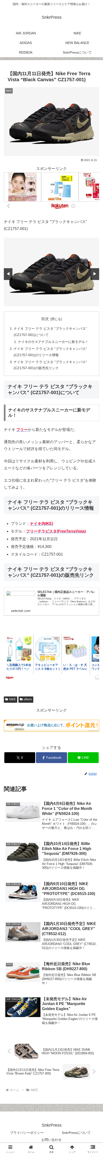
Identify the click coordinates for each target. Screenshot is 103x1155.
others (28, 699)
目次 (45, 319)
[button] (93, 795)
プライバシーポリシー (27, 1133)
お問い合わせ (51, 1140)
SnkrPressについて (76, 1133)
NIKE (12, 699)
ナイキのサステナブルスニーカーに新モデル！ (53, 342)
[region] (51, 272)
